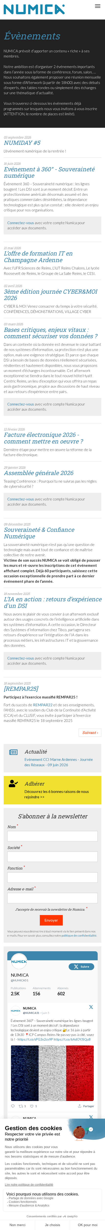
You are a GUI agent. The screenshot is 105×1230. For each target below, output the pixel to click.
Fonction (14, 868)
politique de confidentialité (79, 935)
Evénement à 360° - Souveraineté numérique (49, 172)
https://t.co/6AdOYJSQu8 (72, 1039)
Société (13, 847)
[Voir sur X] (91, 1008)
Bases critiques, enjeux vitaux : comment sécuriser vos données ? (50, 333)
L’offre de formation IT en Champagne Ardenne (38, 256)
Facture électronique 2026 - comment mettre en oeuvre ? (43, 438)
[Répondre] (13, 1106)
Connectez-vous (20, 222)
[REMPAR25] (21, 689)
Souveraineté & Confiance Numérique (39, 533)
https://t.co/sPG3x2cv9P (35, 1039)
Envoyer (51, 920)
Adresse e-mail (20, 888)
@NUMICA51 (19, 980)
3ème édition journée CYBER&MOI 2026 (50, 295)
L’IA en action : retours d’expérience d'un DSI (52, 602)
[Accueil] (34, 9)
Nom (11, 826)
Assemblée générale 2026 (38, 473)
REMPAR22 (42, 705)
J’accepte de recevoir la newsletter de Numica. (50, 909)
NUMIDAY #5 (22, 143)
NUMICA (20, 975)
